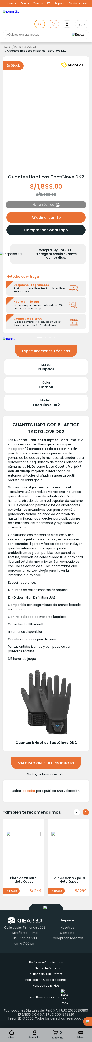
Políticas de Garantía (46, 968)
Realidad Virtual (25, 47)
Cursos (38, 3)
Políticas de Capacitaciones (46, 980)
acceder (29, 791)
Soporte (59, 3)
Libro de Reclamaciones (41, 997)
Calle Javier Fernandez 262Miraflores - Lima (24, 930)
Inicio (8, 47)
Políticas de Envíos (46, 985)
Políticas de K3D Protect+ (46, 974)
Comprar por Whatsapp (46, 230)
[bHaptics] (72, 65)
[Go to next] (86, 812)
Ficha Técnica (43, 205)
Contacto (67, 933)
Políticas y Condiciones (46, 962)
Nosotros (67, 927)
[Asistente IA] (39, 24)
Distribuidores (78, 3)
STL (48, 3)
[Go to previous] (77, 812)
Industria (11, 3)
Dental (25, 3)
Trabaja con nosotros (67, 938)
